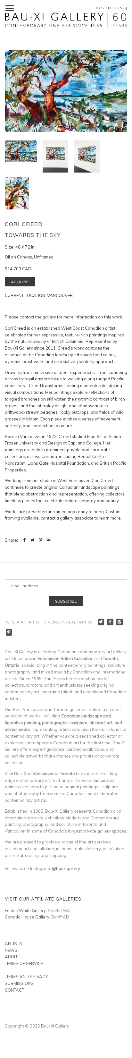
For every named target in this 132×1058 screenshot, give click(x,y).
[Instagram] (119, 622)
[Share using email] (48, 540)
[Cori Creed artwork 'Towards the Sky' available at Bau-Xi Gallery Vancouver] (66, 91)
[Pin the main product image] (40, 540)
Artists (13, 943)
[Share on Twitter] (32, 540)
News (11, 950)
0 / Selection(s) (111, 7)
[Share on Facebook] (24, 540)
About (12, 956)
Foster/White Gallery (25, 910)
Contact (14, 990)
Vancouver (60, 295)
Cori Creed (24, 224)
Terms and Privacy (26, 976)
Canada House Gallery (27, 916)
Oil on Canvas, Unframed (29, 256)
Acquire (20, 281)
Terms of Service (24, 963)
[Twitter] (101, 622)
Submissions (19, 983)
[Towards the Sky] (55, 156)
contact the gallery (38, 316)
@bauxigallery (66, 868)
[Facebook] (110, 622)
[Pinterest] (9, 632)
